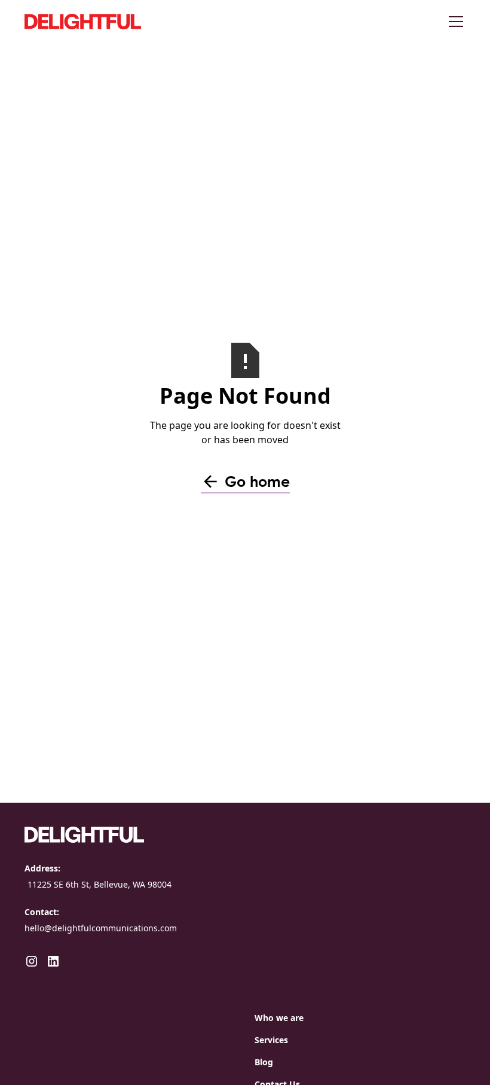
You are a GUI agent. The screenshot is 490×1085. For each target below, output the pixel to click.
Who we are (279, 1017)
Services (271, 1040)
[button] (454, 21)
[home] (114, 21)
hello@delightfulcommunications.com (100, 928)
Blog (264, 1062)
